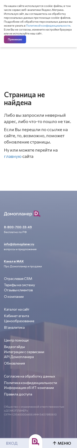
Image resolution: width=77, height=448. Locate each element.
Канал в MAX (14, 261)
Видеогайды (14, 346)
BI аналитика (14, 327)
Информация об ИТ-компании (29, 387)
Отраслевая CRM (18, 278)
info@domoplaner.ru (19, 244)
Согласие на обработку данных (29, 376)
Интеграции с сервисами (24, 352)
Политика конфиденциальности (30, 382)
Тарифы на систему (19, 285)
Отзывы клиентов (18, 290)
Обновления (14, 363)
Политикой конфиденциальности (48, 25)
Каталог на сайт (16, 309)
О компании (14, 296)
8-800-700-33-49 (18, 227)
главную (13, 156)
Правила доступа (18, 394)
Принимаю (15, 39)
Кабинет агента (16, 316)
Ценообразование (19, 321)
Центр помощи (16, 340)
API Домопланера (19, 357)
